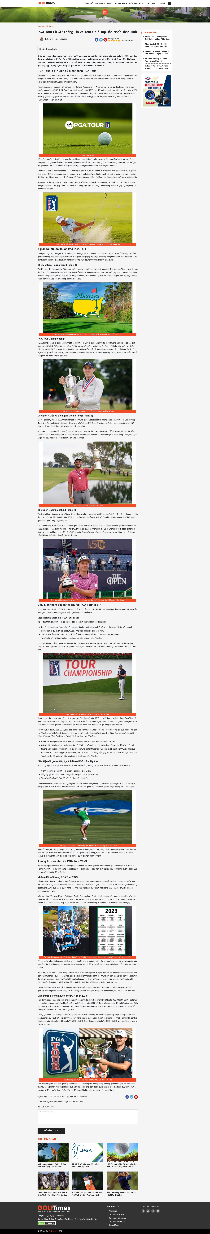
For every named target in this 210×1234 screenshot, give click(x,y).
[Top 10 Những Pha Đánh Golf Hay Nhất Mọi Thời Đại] (122, 1181)
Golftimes (53, 1231)
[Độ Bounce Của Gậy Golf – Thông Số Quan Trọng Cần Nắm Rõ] (53, 1152)
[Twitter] (101, 40)
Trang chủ (88, 3)
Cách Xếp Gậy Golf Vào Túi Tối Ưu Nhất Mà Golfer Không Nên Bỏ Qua (52, 1194)
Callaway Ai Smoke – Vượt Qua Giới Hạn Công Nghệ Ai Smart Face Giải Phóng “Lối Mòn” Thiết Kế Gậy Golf (157, 52)
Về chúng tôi (113, 1211)
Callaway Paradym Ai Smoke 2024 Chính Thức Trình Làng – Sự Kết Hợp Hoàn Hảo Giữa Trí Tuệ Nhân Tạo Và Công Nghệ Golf (157, 67)
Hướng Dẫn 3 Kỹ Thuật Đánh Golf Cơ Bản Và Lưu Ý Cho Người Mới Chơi (158, 38)
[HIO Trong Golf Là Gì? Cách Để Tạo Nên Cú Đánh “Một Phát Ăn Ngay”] (122, 1152)
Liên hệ (162, 3)
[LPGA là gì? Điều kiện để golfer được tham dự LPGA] (87, 1152)
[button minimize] (134, 49)
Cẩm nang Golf (136, 3)
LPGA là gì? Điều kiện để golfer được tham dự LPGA (85, 1165)
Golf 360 (151, 3)
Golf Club (100, 3)
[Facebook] (96, 40)
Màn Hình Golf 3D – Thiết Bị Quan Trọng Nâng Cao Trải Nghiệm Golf (156, 45)
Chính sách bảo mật (116, 1214)
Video (109, 3)
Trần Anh (49, 39)
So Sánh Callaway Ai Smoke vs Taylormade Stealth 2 (157, 60)
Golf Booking (120, 3)
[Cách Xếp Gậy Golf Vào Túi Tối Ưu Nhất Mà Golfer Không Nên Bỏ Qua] (53, 1181)
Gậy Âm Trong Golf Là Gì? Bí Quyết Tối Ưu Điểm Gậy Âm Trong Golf (87, 1194)
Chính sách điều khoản (117, 1218)
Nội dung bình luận (46, 1107)
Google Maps (114, 1225)
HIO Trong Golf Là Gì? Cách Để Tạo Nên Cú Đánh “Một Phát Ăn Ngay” (122, 1165)
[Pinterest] (105, 40)
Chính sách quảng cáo (117, 1221)
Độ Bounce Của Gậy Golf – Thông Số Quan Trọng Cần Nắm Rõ (52, 1165)
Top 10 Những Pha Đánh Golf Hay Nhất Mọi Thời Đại (121, 1194)
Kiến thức (49, 26)
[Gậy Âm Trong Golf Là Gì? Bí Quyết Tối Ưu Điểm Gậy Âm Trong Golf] (87, 1181)
